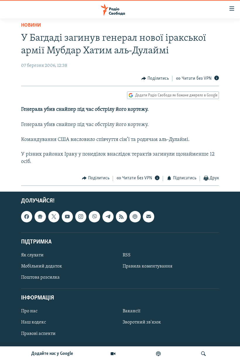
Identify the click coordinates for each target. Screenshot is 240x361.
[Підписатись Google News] (40, 216)
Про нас (29, 311)
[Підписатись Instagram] (80, 216)
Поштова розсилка (40, 277)
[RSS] (121, 216)
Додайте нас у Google (52, 353)
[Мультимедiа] (113, 353)
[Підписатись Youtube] (67, 216)
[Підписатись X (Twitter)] (53, 216)
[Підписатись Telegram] (108, 216)
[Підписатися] (148, 216)
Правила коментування (147, 266)
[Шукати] (203, 353)
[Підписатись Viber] (94, 216)
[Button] (155, 78)
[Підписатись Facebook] (26, 216)
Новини (31, 25)
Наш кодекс (33, 322)
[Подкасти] (158, 353)
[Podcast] (134, 216)
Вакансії (131, 311)
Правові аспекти (38, 333)
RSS (127, 255)
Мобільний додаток (41, 266)
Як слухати (32, 255)
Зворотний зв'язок (142, 322)
